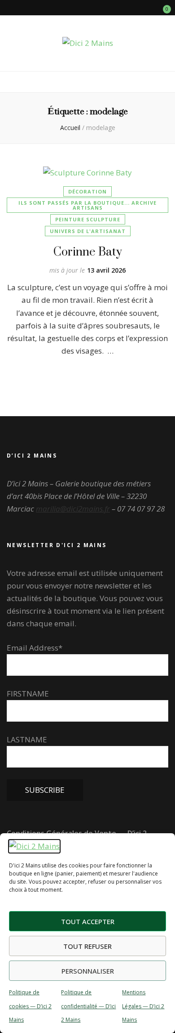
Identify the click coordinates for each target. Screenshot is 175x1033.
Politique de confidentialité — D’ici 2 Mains (88, 1005)
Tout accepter (87, 921)
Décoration (87, 191)
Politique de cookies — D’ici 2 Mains (30, 1005)
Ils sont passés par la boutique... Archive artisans (87, 205)
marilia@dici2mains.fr (73, 508)
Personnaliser (87, 970)
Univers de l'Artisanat (88, 231)
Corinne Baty (87, 251)
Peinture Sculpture (87, 219)
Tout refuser (87, 946)
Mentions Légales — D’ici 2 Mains (143, 1005)
